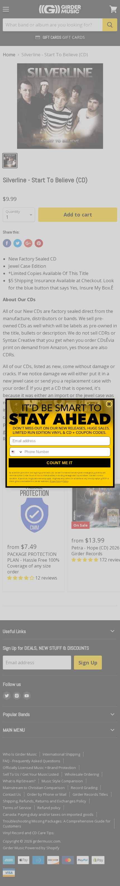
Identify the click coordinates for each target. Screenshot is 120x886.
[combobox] (16, 451)
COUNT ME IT (60, 462)
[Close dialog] (109, 404)
